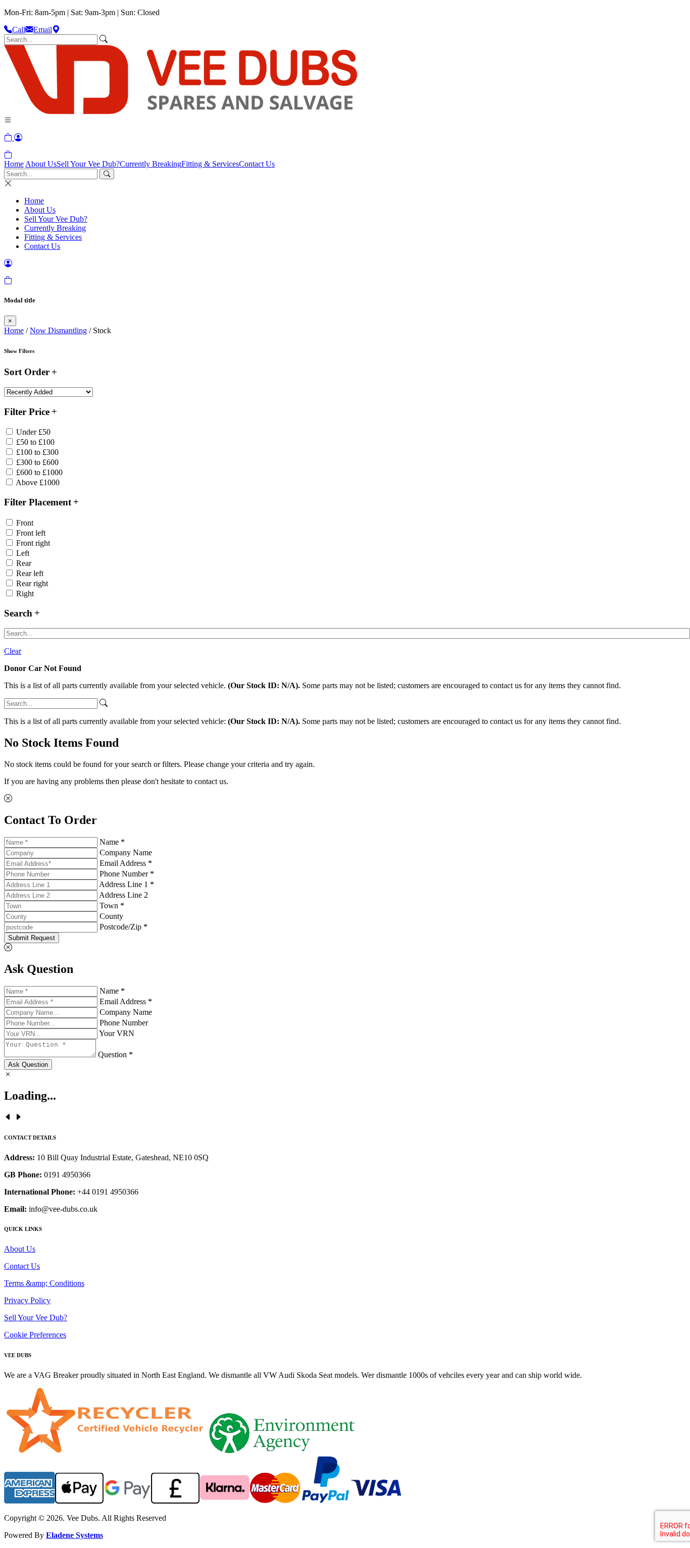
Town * (112, 905)
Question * (115, 1054)
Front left (30, 533)
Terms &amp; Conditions (44, 1283)
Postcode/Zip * (123, 926)
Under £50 (33, 432)
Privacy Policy (27, 1300)
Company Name (126, 852)
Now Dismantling (58, 330)
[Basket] (8, 154)
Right (25, 593)
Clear (12, 651)
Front (24, 523)
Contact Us (257, 164)
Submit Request (31, 938)
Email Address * (126, 863)
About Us (41, 164)
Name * (112, 842)
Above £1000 (38, 482)
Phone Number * (127, 873)
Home (14, 164)
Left (22, 553)
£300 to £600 (37, 462)
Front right (33, 543)
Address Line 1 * (126, 884)
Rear (23, 563)
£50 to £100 (35, 442)
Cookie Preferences (35, 1334)
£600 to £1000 (39, 472)
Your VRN (116, 1033)
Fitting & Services (210, 164)
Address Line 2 (123, 895)
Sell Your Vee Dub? (88, 164)
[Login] (18, 137)
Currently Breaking (150, 164)
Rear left (29, 573)
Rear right (32, 583)
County (111, 916)
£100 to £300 (37, 452)
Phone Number (124, 1022)
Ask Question (28, 1064)
